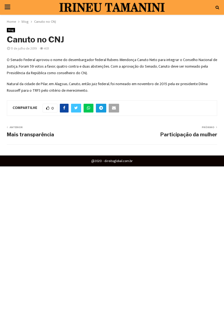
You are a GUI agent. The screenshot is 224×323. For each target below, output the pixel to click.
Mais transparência (30, 134)
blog (11, 30)
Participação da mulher (188, 134)
